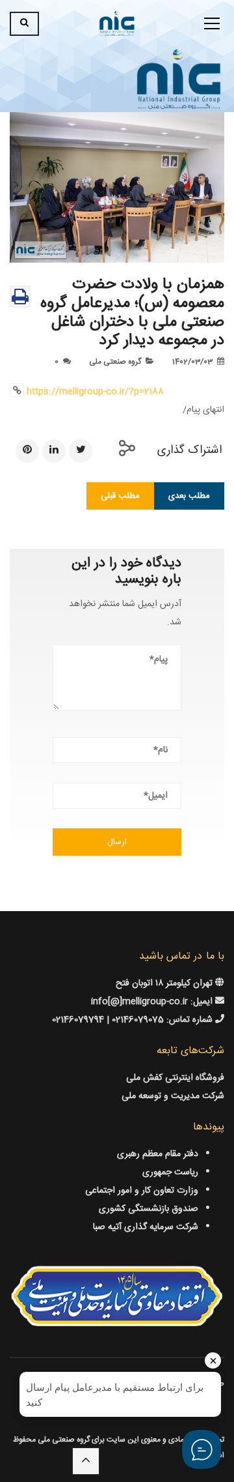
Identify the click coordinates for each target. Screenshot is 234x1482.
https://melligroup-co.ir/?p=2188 (95, 392)
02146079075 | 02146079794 (109, 1020)
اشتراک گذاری (189, 450)
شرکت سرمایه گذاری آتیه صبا (145, 1227)
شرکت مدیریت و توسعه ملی (173, 1096)
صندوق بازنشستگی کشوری (148, 1209)
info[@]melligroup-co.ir (139, 1002)
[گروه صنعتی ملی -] (117, 24)
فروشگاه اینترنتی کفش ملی (175, 1078)
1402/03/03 (192, 361)
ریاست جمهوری (170, 1172)
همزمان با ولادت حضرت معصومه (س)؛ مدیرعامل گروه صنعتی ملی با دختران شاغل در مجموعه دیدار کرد (132, 313)
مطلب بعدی (189, 496)
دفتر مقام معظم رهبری (157, 1154)
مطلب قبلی (120, 496)
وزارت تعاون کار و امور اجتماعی (141, 1191)
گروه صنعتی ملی (115, 361)
